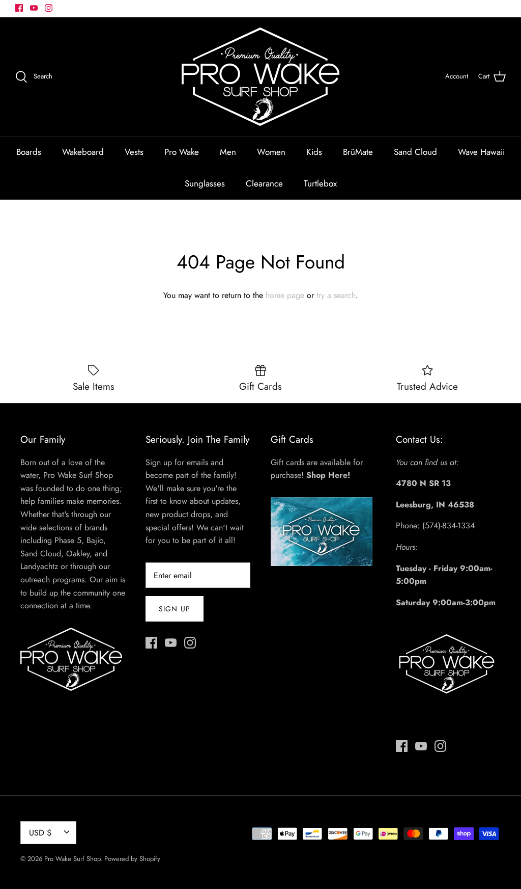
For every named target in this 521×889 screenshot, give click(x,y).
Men (228, 152)
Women (271, 152)
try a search (336, 295)
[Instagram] (48, 8)
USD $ (40, 833)
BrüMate (358, 152)
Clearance (264, 183)
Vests (134, 152)
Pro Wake (181, 152)
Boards (28, 152)
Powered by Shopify (132, 859)
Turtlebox (320, 183)
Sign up (174, 609)
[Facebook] (19, 8)
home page (285, 295)
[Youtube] (34, 8)
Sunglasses (205, 183)
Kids (314, 152)
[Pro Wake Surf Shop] (260, 77)
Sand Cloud (415, 152)
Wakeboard (83, 152)
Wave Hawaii (481, 152)
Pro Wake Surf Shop (72, 859)
